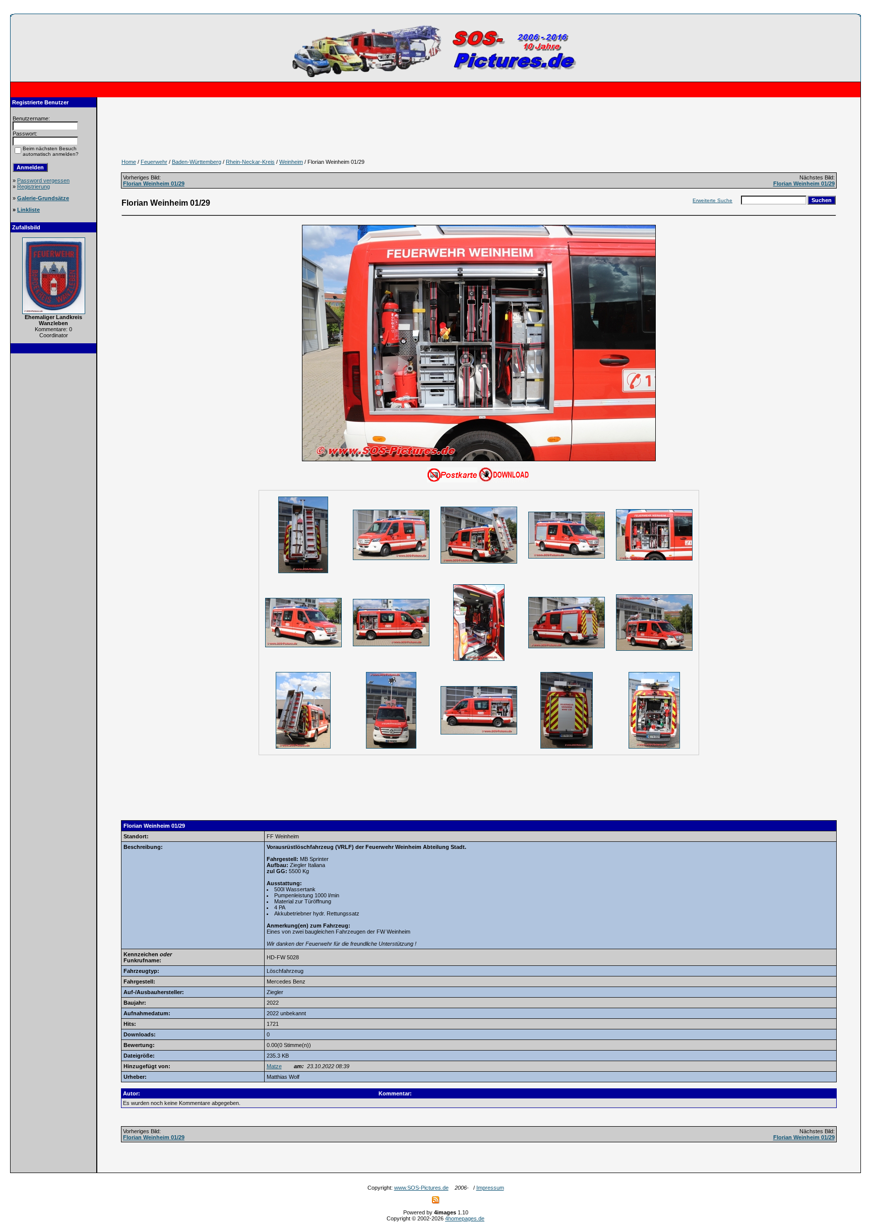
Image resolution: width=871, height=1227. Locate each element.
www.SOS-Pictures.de (421, 1188)
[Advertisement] (53, 511)
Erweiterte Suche (712, 200)
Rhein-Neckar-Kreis (250, 162)
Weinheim (291, 162)
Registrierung (33, 186)
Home (128, 162)
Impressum (490, 1188)
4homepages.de (464, 1218)
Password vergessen (43, 180)
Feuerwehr (154, 162)
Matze (274, 1066)
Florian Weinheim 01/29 (153, 183)
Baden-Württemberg (196, 162)
